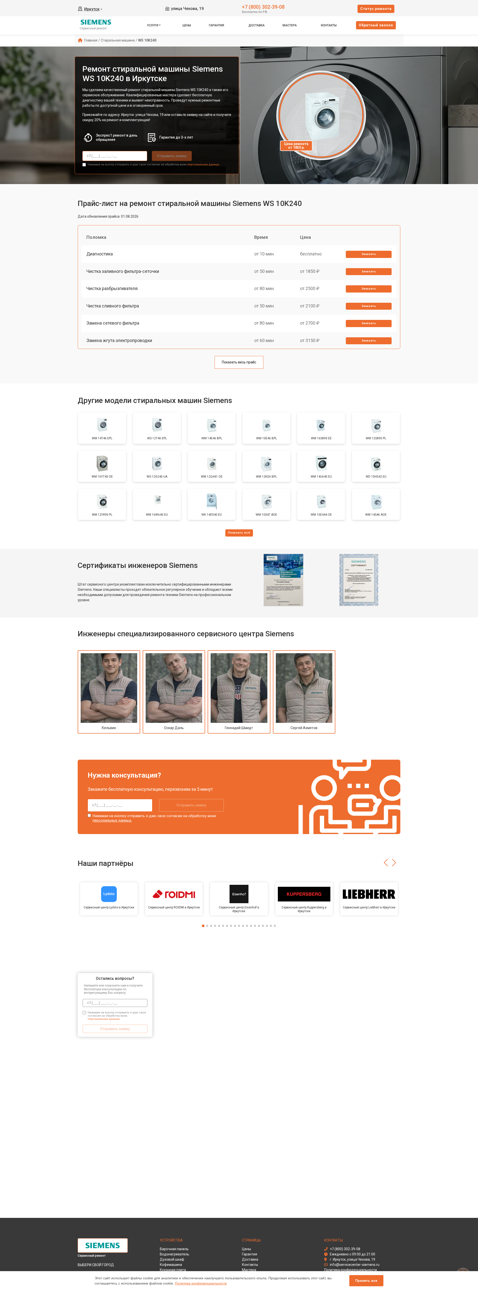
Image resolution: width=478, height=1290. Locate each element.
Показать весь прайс (239, 362)
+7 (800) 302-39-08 (263, 6)
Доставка (256, 25)
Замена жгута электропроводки (119, 340)
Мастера (290, 25)
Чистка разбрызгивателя (112, 288)
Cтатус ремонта (376, 9)
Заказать (368, 254)
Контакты (329, 25)
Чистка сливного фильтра (112, 305)
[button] (385, 862)
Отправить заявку (172, 156)
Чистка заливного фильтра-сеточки (122, 271)
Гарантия (216, 25)
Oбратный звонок (376, 25)
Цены (186, 25)
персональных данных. (203, 164)
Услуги (152, 25)
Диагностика (99, 253)
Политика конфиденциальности (201, 1283)
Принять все (366, 1281)
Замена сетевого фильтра (112, 323)
